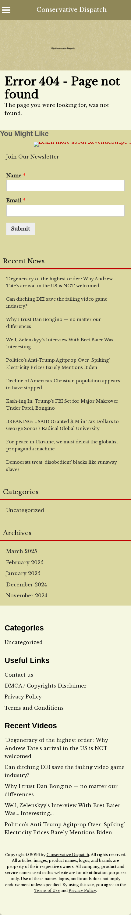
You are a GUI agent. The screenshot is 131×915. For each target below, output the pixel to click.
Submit (20, 229)
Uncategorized (25, 510)
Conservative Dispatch (72, 9)
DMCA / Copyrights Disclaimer (46, 686)
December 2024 (26, 585)
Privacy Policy (23, 697)
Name (16, 175)
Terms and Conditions (34, 708)
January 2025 (23, 573)
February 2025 (25, 562)
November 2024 (26, 595)
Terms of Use (47, 890)
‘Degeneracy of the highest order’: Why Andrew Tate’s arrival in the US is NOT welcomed (56, 748)
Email (16, 200)
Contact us (19, 675)
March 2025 (21, 551)
